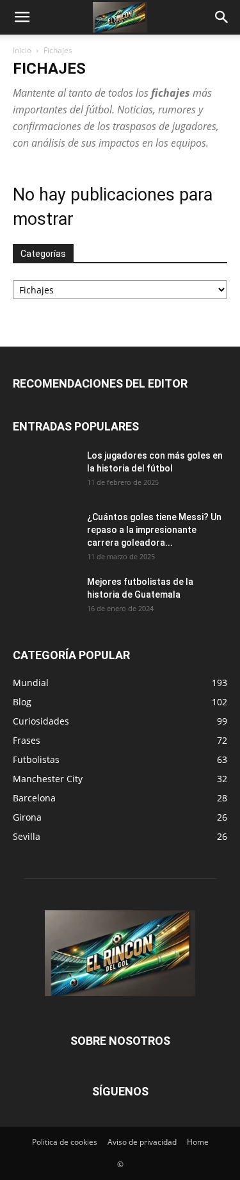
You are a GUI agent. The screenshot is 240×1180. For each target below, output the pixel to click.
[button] (21, 17)
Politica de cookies (64, 1141)
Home (198, 1141)
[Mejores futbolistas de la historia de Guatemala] (45, 597)
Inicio (22, 50)
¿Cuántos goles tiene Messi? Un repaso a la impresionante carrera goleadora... (154, 530)
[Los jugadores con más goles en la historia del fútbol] (45, 471)
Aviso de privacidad (142, 1141)
